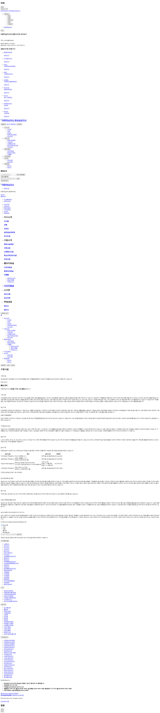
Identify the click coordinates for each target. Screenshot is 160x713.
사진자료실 (8, 267)
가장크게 (10, 24)
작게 (9, 16)
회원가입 (6, 188)
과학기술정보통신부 (10, 634)
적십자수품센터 (8, 590)
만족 (4, 527)
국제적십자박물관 (9, 644)
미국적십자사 (8, 654)
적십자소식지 (11, 278)
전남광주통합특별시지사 (11, 563)
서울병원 (6, 572)
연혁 (5, 225)
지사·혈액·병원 (4, 540)
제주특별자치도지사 (10, 568)
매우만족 (5, 525)
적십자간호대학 (8, 596)
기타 (2, 587)
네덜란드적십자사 (9, 645)
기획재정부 (7, 613)
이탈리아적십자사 (9, 665)
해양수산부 (7, 632)
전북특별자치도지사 (10, 561)
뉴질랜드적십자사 (9, 647)
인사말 (6, 221)
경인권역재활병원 (9, 581)
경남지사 (6, 567)
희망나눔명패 (9, 244)
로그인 (9, 124)
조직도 (6, 228)
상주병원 (6, 575)
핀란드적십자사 (8, 673)
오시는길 (7, 236)
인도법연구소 (8, 599)
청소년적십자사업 (10, 255)
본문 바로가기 (5, 11)
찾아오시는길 (5, 693)
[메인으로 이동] (13, 120)
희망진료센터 (8, 584)
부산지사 (6, 545)
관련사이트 (7, 201)
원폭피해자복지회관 (10, 592)
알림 (3, 705)
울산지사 (6, 551)
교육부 (6, 614)
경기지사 (6, 554)
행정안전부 (7, 611)
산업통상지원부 (8, 625)
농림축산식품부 (8, 623)
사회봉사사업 (9, 252)
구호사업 (7, 248)
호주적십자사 (8, 675)
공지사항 (7, 294)
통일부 (6, 609)
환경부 (6, 620)
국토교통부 (7, 630)
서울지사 (6, 544)
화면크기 (7, 14)
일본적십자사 (8, 666)
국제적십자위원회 (9, 640)
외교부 (6, 616)
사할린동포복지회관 (10, 594)
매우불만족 (6, 532)
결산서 (6, 309)
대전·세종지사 (8, 552)
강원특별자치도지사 (10, 556)
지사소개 (7, 127)
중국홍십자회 (8, 677)
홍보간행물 (10, 280)
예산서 (6, 306)
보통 (9, 18)
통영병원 (6, 579)
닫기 (2, 711)
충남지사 (6, 560)
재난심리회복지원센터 (10, 601)
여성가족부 (7, 627)
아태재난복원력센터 (10, 597)
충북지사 (6, 558)
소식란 (6, 158)
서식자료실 (7, 156)
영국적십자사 (8, 663)
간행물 (6, 275)
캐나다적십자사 (8, 668)
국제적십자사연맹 (9, 642)
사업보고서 (10, 281)
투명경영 (7, 164)
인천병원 (6, 574)
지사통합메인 (8, 199)
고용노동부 (7, 628)
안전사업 (7, 259)
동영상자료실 (9, 271)
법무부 (6, 618)
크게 (9, 22)
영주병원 (6, 582)
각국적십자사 (4, 637)
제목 (3, 3)
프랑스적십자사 (8, 672)
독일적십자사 (8, 651)
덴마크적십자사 (8, 649)
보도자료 (7, 298)
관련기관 (3, 604)
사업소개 (7, 138)
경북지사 (6, 565)
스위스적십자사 (8, 658)
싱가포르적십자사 (9, 661)
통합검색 (3, 124)
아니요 (3, 9)
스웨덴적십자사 (8, 656)
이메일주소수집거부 (18, 695)
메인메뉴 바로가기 (14, 11)
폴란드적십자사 (8, 670)
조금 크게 (10, 20)
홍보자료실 (7, 149)
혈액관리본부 (8, 570)
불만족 (5, 530)
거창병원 (6, 577)
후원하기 (13, 124)
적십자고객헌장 (13, 693)
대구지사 (6, 547)
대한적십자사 (8, 27)
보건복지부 (7, 607)
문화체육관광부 (8, 621)
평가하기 (19, 534)
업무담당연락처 (9, 232)
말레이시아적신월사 (10, 652)
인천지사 (6, 549)
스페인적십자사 (8, 659)
